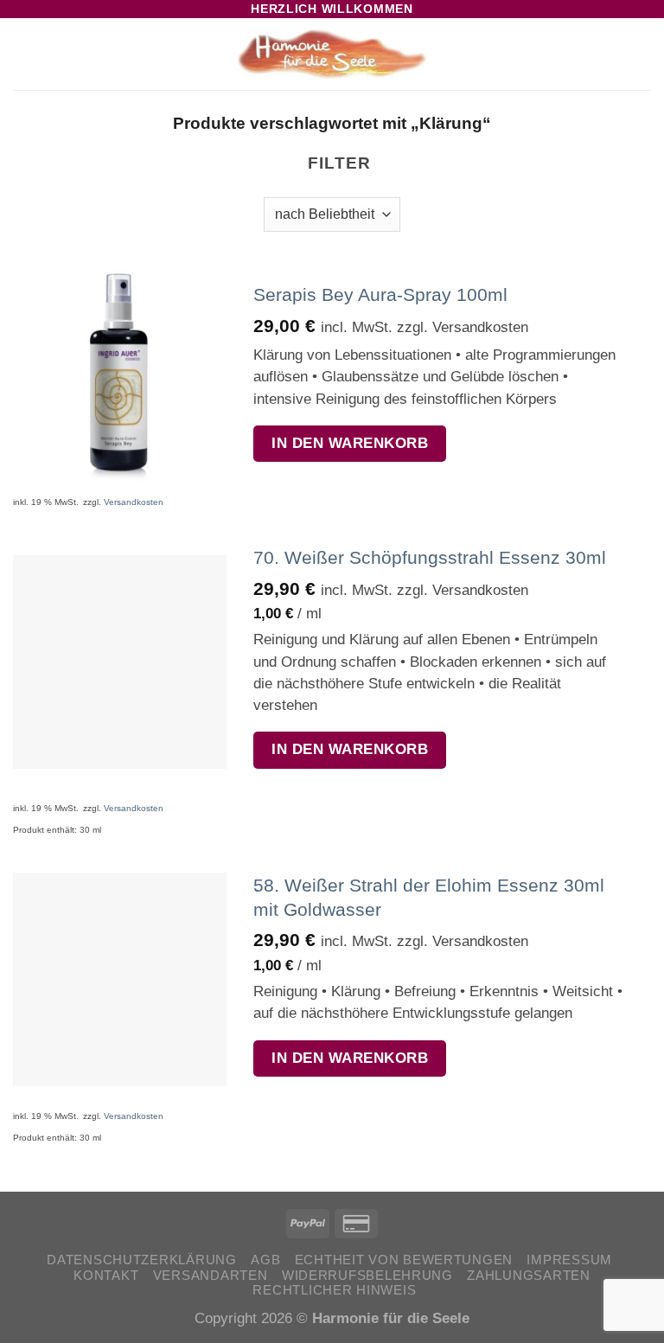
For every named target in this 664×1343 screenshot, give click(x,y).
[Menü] (25, 55)
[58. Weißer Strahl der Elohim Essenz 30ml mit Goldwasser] (120, 979)
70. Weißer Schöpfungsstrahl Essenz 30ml (429, 557)
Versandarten (210, 1275)
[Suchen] (614, 54)
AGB (265, 1260)
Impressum (569, 1260)
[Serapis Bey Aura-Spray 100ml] (120, 376)
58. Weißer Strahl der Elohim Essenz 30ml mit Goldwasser (428, 896)
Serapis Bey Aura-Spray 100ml (380, 294)
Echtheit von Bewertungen (404, 1260)
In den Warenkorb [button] (349, 443)
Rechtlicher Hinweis (334, 1290)
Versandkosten (133, 502)
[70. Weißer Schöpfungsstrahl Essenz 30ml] (120, 662)
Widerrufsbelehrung (367, 1275)
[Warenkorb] (642, 54)
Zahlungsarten (528, 1275)
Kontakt (105, 1275)
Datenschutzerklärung (142, 1260)
